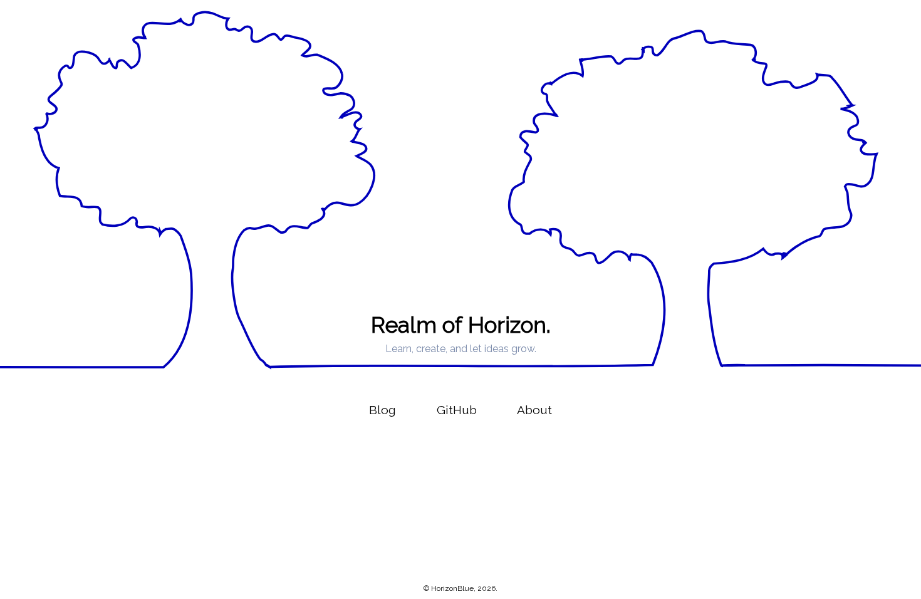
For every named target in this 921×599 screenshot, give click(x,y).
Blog (382, 410)
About (534, 410)
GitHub (457, 410)
